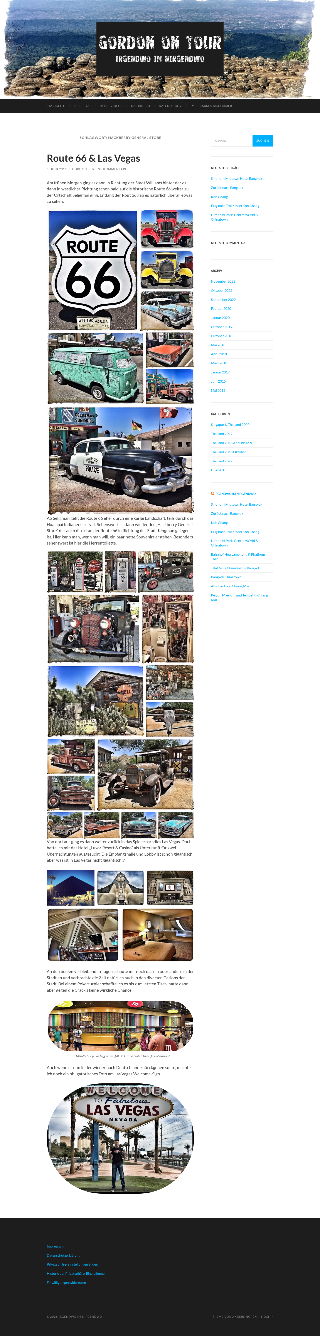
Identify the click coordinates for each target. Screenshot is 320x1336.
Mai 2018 (218, 345)
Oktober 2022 (221, 290)
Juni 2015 (218, 381)
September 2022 (223, 299)
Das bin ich (140, 106)
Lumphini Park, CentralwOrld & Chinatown (234, 217)
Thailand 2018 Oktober (228, 452)
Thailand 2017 (221, 433)
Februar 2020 (221, 308)
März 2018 (219, 363)
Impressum (55, 1246)
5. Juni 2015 (57, 169)
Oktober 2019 (221, 327)
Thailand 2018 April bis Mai (231, 443)
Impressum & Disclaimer (211, 106)
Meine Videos (110, 106)
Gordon (79, 169)
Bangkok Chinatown (226, 577)
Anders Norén (244, 1316)
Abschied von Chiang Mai (230, 586)
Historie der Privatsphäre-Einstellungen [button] (76, 1273)
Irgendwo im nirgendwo (235, 494)
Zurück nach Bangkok (227, 187)
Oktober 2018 (221, 336)
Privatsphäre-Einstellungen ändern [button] (73, 1264)
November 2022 (223, 281)
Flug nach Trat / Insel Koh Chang (235, 205)
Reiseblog (82, 106)
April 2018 (219, 354)
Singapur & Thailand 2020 (230, 424)
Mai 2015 (218, 390)
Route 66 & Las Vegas (93, 158)
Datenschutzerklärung (63, 1255)
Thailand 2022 (221, 461)
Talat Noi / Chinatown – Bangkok (235, 568)
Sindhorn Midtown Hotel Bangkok (236, 178)
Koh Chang (219, 197)
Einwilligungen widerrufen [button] (66, 1282)
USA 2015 (218, 470)
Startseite (56, 106)
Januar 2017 (220, 372)
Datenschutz (170, 106)
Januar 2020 (220, 317)
